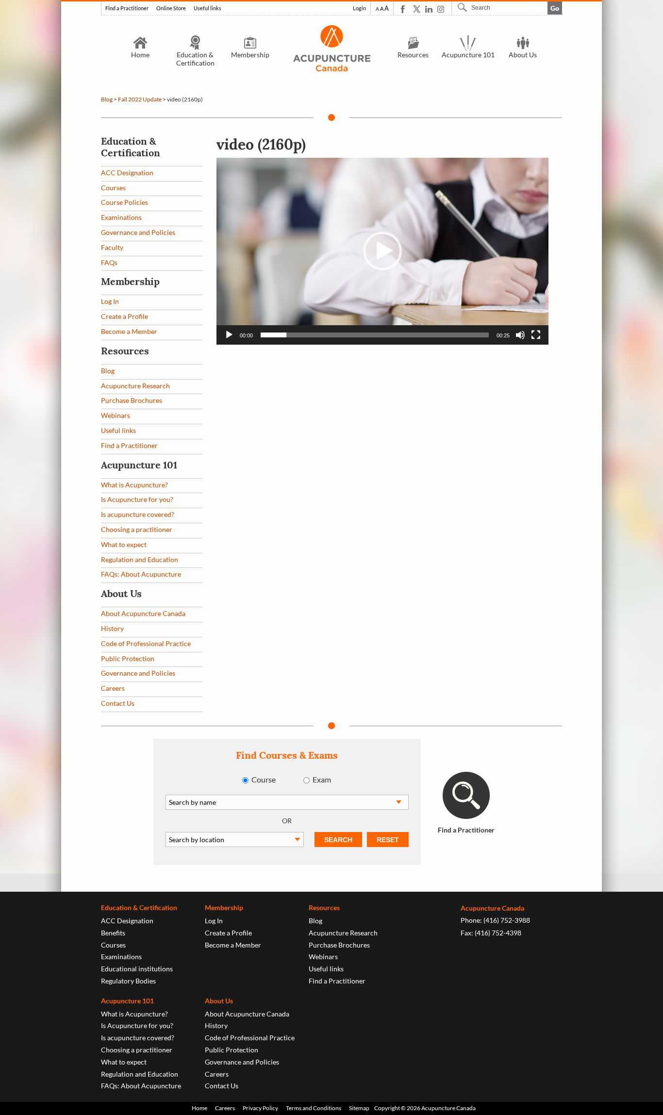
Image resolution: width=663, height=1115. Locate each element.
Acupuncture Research (135, 386)
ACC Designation (127, 172)
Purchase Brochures (131, 400)
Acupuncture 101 (468, 54)
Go (554, 8)
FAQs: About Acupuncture (141, 574)
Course (263, 779)
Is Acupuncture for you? (137, 499)
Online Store (171, 8)
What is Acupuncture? (134, 485)
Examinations (121, 217)
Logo (331, 48)
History (112, 628)
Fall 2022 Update (140, 99)
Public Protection (127, 658)
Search (463, 7)
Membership (250, 54)
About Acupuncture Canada (143, 613)
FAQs (109, 262)
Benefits (113, 933)
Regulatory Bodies (128, 981)
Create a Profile (124, 316)
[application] (382, 251)
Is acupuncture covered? (137, 514)
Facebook (404, 9)
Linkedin (429, 9)
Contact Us (117, 703)
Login (359, 8)
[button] (382, 251)
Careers (113, 688)
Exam (322, 779)
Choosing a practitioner (136, 529)
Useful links (207, 8)
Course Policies (124, 202)
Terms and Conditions (313, 1108)
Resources (413, 54)
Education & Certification (195, 58)
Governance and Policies (138, 232)
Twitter (417, 9)
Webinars (115, 415)
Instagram (441, 9)
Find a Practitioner (127, 8)
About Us (523, 54)
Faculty (112, 247)
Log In (110, 301)
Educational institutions (137, 969)
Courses (113, 187)
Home (140, 54)
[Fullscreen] (536, 335)
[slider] (375, 335)
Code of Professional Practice (146, 643)
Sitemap (359, 1108)
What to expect (124, 544)
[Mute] (520, 335)
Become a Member (129, 331)
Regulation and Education (139, 559)
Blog (107, 99)
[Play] (229, 335)
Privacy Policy (260, 1108)
